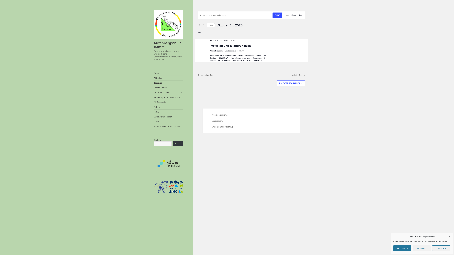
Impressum (217, 121)
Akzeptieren (402, 248)
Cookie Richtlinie (220, 115)
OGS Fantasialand (162, 92)
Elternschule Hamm (163, 116)
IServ (156, 121)
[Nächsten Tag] (203, 25)
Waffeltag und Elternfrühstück (230, 46)
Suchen (157, 140)
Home (156, 73)
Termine (158, 83)
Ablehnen (421, 248)
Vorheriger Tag (207, 75)
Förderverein (160, 102)
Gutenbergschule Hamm (167, 45)
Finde (277, 15)
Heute (211, 25)
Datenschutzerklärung (222, 126)
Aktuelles (158, 78)
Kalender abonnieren (289, 83)
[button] (449, 236)
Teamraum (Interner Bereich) (167, 126)
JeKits (156, 112)
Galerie (157, 107)
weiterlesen (258, 61)
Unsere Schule (160, 87)
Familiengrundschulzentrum (167, 97)
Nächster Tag (296, 75)
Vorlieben (441, 248)
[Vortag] (199, 25)
